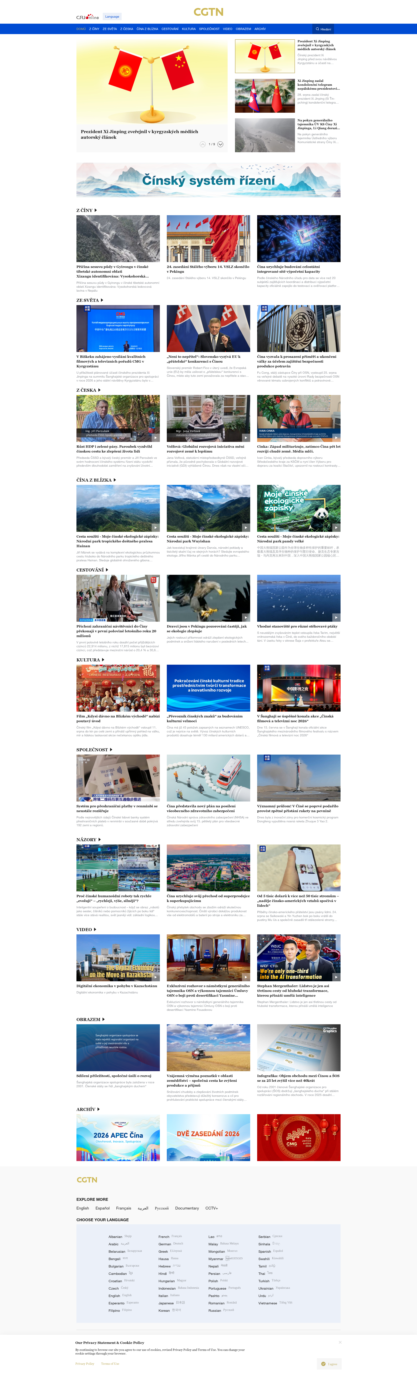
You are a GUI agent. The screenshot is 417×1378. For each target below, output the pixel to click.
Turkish (269, 1281)
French (170, 1236)
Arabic (119, 1244)
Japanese (172, 1303)
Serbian (270, 1236)
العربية (143, 1208)
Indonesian (179, 1288)
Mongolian (222, 1251)
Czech (118, 1288)
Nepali (217, 1266)
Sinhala (269, 1244)
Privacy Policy (84, 1363)
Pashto (217, 1296)
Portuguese (224, 1288)
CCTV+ (211, 1208)
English (82, 1208)
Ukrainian (274, 1288)
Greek (170, 1251)
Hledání (326, 29)
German (171, 1244)
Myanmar (225, 1259)
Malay (223, 1244)
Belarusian (125, 1251)
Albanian (120, 1236)
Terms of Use (110, 1363)
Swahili (271, 1259)
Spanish (270, 1251)
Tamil (266, 1266)
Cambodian (121, 1273)
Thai (265, 1273)
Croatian (122, 1281)
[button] (220, 144)
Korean (170, 1310)
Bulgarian (124, 1266)
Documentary (187, 1208)
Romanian (222, 1303)
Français (123, 1208)
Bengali (118, 1259)
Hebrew (169, 1266)
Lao (215, 1236)
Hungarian (172, 1281)
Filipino (120, 1310)
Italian (169, 1296)
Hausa (168, 1259)
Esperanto (124, 1303)
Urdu (265, 1296)
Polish (218, 1281)
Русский (162, 1208)
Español (103, 1208)
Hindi (166, 1273)
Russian (221, 1310)
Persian (220, 1273)
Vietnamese (275, 1303)
